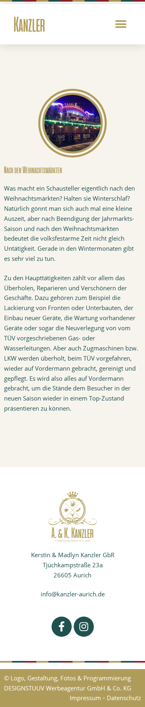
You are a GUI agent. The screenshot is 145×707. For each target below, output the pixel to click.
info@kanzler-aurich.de (73, 594)
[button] (121, 24)
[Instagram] (84, 627)
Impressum (85, 698)
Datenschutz (124, 698)
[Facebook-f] (62, 627)
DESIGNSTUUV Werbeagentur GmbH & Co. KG (67, 688)
